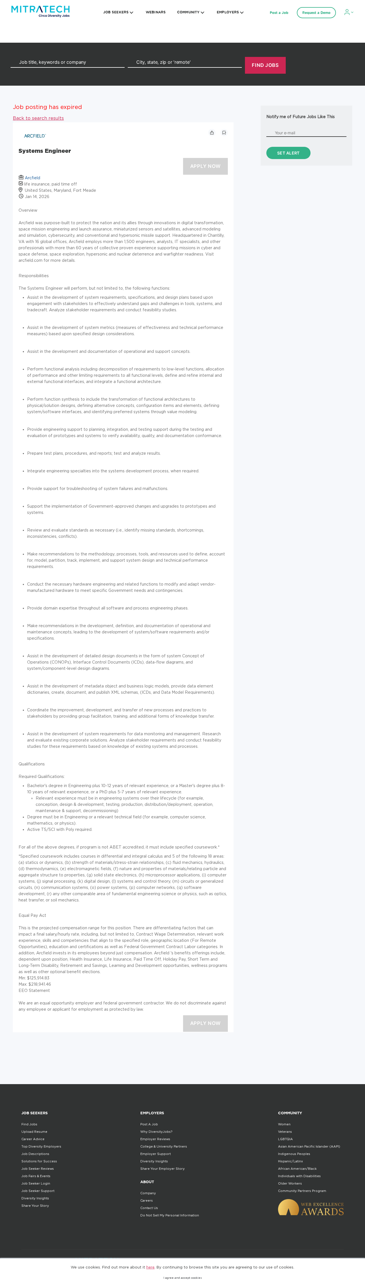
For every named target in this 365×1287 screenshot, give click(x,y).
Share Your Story (35, 1205)
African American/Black (297, 1168)
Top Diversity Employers (41, 1146)
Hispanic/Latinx (290, 1161)
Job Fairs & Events (35, 1176)
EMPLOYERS (228, 12)
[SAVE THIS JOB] (224, 132)
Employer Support (155, 1154)
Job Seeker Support (37, 1191)
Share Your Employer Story (162, 1168)
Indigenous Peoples (294, 1154)
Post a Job (279, 13)
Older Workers (290, 1183)
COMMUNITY (188, 12)
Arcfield (32, 178)
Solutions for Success (39, 1161)
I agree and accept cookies (182, 1277)
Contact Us (149, 1208)
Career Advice (32, 1139)
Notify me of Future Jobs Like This (300, 116)
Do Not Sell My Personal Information (169, 1215)
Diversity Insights (35, 1198)
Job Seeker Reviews (37, 1168)
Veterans (285, 1131)
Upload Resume (34, 1131)
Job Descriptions (35, 1154)
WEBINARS (156, 12)
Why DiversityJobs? (156, 1131)
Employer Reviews (155, 1139)
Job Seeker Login (35, 1183)
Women (284, 1124)
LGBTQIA (285, 1139)
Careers (146, 1200)
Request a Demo (316, 13)
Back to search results (38, 118)
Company (148, 1193)
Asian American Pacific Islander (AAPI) (309, 1146)
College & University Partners (163, 1146)
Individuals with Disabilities (299, 1176)
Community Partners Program (302, 1191)
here (150, 1267)
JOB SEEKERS (116, 12)
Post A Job (149, 1124)
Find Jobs (29, 1124)
